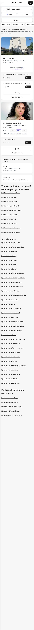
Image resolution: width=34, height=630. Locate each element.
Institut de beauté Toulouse (10, 232)
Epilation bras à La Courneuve (11, 282)
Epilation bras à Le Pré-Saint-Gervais (13, 295)
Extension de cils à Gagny (10, 402)
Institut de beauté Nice (8, 219)
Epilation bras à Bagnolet (9, 251)
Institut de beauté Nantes (9, 215)
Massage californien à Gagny (11, 411)
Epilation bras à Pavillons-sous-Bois (13, 339)
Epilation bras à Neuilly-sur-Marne (12, 326)
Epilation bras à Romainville (10, 343)
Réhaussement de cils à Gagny (11, 415)
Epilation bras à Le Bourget (10, 291)
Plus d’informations (17, 97)
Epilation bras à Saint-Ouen (10, 357)
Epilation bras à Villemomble (10, 374)
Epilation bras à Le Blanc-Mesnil (12, 286)
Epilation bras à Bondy (8, 256)
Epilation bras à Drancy (9, 264)
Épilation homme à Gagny (9, 398)
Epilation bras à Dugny (8, 269)
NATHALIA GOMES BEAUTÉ (12, 123)
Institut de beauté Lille (8, 197)
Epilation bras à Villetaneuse (10, 383)
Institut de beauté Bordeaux (10, 193)
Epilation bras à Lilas (8, 304)
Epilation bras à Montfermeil (10, 313)
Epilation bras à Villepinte (9, 379)
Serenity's (6, 166)
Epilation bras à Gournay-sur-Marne (13, 278)
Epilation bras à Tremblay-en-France (13, 365)
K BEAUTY (6, 177)
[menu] (2, 3)
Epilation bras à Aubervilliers (10, 243)
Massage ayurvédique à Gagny (11, 407)
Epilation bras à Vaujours (9, 370)
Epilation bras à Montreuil (9, 317)
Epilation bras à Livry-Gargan (11, 308)
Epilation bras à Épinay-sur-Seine (12, 273)
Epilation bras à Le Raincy (9, 300)
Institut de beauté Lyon (9, 201)
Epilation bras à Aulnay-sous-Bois (12, 247)
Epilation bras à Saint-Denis (10, 352)
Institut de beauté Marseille (10, 206)
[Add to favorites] (30, 39)
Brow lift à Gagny (7, 393)
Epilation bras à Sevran (9, 361)
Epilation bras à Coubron (9, 260)
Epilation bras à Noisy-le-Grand (11, 330)
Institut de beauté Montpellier (11, 210)
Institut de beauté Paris (9, 223)
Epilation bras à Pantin (8, 335)
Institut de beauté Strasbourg (11, 228)
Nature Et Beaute (8, 58)
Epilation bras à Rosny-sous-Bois (12, 348)
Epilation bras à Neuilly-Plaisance (12, 322)
